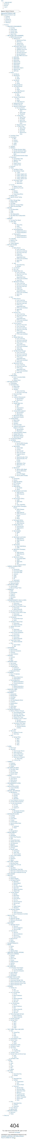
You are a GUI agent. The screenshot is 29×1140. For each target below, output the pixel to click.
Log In (5, 7)
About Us (7, 18)
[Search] (20, 11)
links (2, 1)
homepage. (17, 1132)
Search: (3, 11)
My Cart (6, 5)
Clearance (7, 22)
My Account (8, 21)
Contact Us (8, 19)
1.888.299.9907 (8, 2)
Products (7, 16)
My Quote (6, 4)
